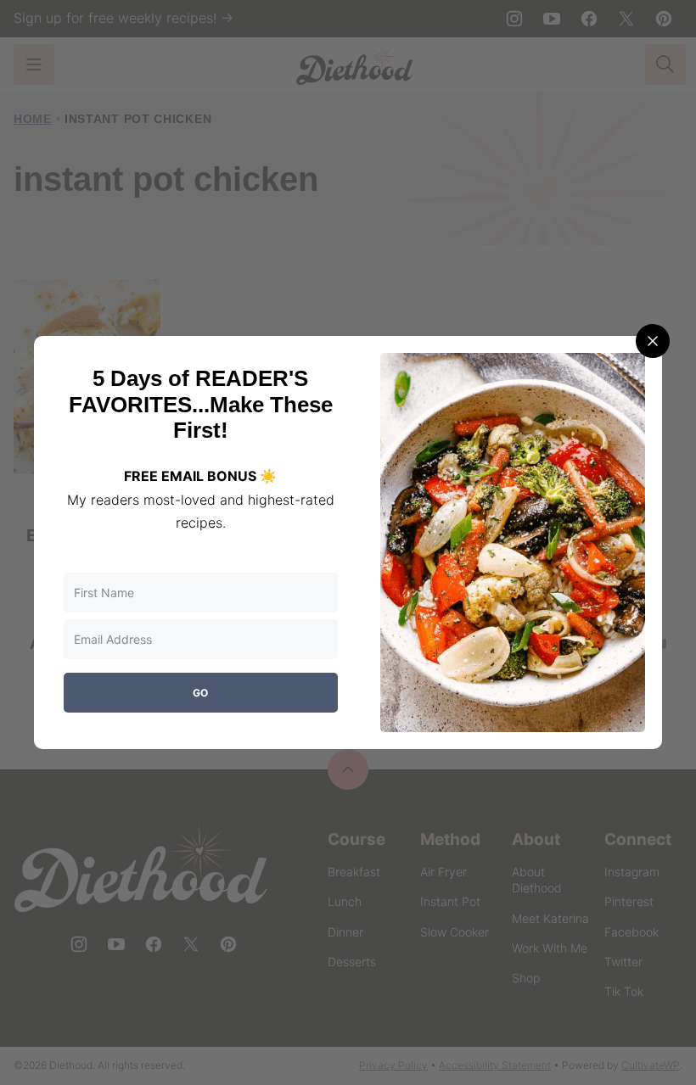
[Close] (653, 341)
